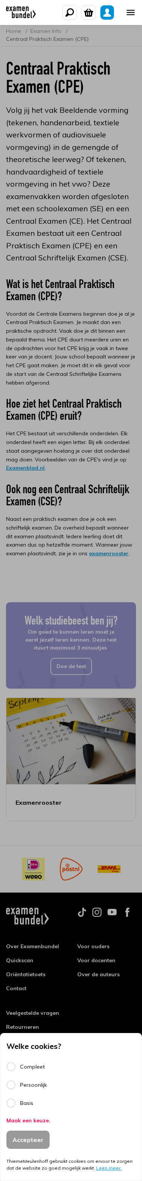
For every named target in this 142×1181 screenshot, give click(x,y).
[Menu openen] (130, 12)
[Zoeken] (69, 12)
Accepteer (28, 1140)
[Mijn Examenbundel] (107, 12)
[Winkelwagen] (88, 12)
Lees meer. (109, 1168)
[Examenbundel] (21, 12)
